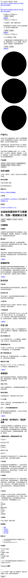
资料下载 (3, 5)
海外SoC (19, 165)
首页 (2, 3)
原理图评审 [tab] (9, 219)
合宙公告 (15, 3)
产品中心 (5, 3)
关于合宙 (21, 3)
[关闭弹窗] (1, 569)
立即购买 (8, 5)
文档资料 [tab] (3, 219)
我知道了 (3, 576)
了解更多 (3, 259)
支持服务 (10, 3)
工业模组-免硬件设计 (20, 163)
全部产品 (3, 163)
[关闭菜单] (1, 8)
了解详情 (6, 16)
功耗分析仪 (3, 167)
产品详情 (6, 46)
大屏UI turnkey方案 (11, 163)
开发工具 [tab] (20, 219)
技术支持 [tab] (15, 219)
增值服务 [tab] (3, 221)
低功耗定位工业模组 (5, 165)
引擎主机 (13, 165)
